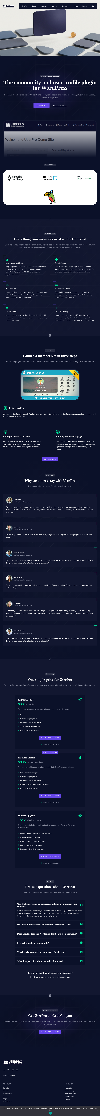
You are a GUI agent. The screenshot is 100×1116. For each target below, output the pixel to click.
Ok (50, 1113)
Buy (93, 6)
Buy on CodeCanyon (50, 738)
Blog (76, 6)
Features (43, 6)
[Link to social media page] (4, 1070)
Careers (67, 1099)
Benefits (6, 1088)
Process (6, 1091)
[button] (50, 905)
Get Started (7, 1102)
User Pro (12, 1075)
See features (41, 105)
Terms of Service (70, 1094)
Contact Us (68, 1088)
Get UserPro (50, 459)
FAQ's (5, 1099)
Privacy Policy (69, 1091)
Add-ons (54, 6)
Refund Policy (69, 1096)
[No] (98, 1111)
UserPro (24, 6)
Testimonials (7, 1094)
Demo (34, 6)
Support (64, 6)
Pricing (84, 6)
